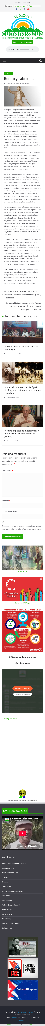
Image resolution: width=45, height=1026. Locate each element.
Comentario (7, 471)
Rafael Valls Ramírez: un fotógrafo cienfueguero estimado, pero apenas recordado (22, 390)
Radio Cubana (7, 900)
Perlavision (6, 877)
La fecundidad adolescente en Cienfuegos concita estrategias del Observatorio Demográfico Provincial (23, 306)
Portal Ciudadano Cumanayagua (14, 863)
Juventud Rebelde (8, 914)
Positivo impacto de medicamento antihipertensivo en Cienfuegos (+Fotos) (21, 433)
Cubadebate (6, 886)
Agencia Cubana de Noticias (12, 891)
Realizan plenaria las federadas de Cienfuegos (21, 348)
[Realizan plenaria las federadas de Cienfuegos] (22, 323)
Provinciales (8, 73)
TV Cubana (6, 896)
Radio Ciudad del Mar (10, 873)
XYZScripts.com (33, 1025)
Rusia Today (6, 919)
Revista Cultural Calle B (10, 923)
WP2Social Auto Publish (14, 1025)
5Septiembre (26, 83)
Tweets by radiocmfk (9, 719)
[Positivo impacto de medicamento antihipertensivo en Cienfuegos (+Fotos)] (22, 407)
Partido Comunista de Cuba (12, 905)
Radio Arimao (7, 928)
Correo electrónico (10, 511)
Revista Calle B (22, 572)
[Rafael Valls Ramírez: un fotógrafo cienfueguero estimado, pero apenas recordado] (22, 363)
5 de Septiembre (8, 868)
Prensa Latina (7, 909)
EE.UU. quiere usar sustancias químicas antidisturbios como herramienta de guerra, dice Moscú (22, 294)
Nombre (6, 500)
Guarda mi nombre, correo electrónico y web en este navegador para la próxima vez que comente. (22, 527)
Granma (5, 882)
